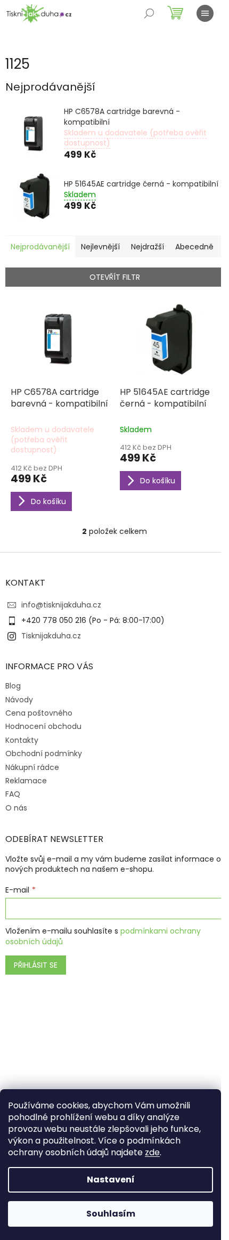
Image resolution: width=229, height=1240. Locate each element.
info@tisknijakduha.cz (61, 604)
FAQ (12, 794)
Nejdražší (147, 246)
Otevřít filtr (114, 277)
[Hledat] (149, 13)
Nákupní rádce (32, 767)
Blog (13, 685)
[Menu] (205, 13)
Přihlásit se (36, 965)
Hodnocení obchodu (43, 726)
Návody (19, 699)
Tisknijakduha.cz (51, 635)
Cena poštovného (38, 713)
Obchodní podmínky (43, 753)
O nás (16, 808)
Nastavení (111, 1179)
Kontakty (21, 740)
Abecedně (194, 246)
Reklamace (26, 780)
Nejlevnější (100, 246)
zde (152, 1152)
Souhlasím (110, 1213)
